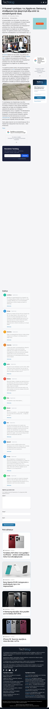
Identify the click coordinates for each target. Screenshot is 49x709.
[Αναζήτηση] (41, 2)
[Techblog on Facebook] (3, 670)
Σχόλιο (4, 495)
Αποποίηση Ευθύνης (15, 702)
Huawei (5, 54)
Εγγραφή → (39, 97)
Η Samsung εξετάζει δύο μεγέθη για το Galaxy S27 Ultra (16, 612)
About (24, 704)
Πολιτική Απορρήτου (22, 158)
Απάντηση (9, 306)
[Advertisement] (16, 226)
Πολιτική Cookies (24, 701)
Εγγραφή (25, 155)
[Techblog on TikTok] (16, 670)
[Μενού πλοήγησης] (45, 2)
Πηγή (3, 128)
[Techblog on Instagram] (6, 670)
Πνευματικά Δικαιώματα (7, 702)
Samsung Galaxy (13, 18)
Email (3, 517)
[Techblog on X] (13, 670)
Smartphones (6, 18)
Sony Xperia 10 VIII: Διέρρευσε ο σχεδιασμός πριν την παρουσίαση (15, 584)
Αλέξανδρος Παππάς (14, 16)
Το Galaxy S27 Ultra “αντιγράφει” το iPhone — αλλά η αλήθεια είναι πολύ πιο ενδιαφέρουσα (16, 555)
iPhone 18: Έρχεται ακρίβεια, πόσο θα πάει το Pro (14, 640)
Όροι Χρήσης (5, 701)
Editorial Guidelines (23, 702)
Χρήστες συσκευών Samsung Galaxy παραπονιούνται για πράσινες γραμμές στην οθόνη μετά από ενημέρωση (35, 680)
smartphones (6, 117)
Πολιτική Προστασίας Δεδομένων (14, 701)
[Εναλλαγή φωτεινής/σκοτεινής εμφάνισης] (43, 2)
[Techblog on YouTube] (10, 670)
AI (13, 69)
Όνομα (4, 511)
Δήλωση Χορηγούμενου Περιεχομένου (35, 701)
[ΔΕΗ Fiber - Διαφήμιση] (40, 23)
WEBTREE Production (29, 704)
